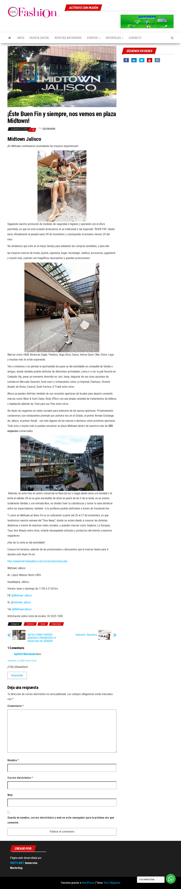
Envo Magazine (112, 882)
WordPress (88, 882)
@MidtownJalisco (22, 609)
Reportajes (114, 38)
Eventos (93, 38)
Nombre (13, 760)
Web (10, 795)
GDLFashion (49, 128)
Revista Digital (39, 38)
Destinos (30, 624)
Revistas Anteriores (68, 38)
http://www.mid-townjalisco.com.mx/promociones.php (37, 561)
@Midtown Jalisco (22, 595)
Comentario (15, 706)
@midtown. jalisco (21, 602)
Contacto (135, 38)
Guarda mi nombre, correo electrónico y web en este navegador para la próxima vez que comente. (60, 820)
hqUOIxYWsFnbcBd (24, 654)
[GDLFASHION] (9, 38)
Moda (42, 624)
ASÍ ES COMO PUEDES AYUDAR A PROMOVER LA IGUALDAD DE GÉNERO (41, 638)
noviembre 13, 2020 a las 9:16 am (21, 660)
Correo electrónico (20, 777)
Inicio (20, 38)
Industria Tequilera (86, 634)
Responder (17, 675)
